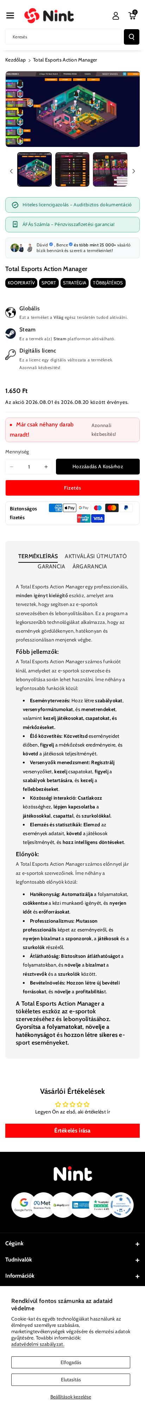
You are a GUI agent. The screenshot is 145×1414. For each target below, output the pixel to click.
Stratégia (75, 282)
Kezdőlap (15, 60)
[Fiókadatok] (116, 16)
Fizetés (72, 488)
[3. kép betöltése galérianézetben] (110, 169)
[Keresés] (131, 37)
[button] (10, 15)
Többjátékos (108, 282)
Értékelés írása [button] (72, 1130)
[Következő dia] (134, 171)
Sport (49, 282)
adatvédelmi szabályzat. (37, 1344)
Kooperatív (21, 282)
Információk (19, 1275)
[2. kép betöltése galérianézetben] (72, 169)
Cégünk (14, 1243)
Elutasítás (71, 1379)
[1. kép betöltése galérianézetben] (34, 169)
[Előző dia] (11, 171)
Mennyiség (17, 451)
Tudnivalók (18, 1259)
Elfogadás (71, 1362)
